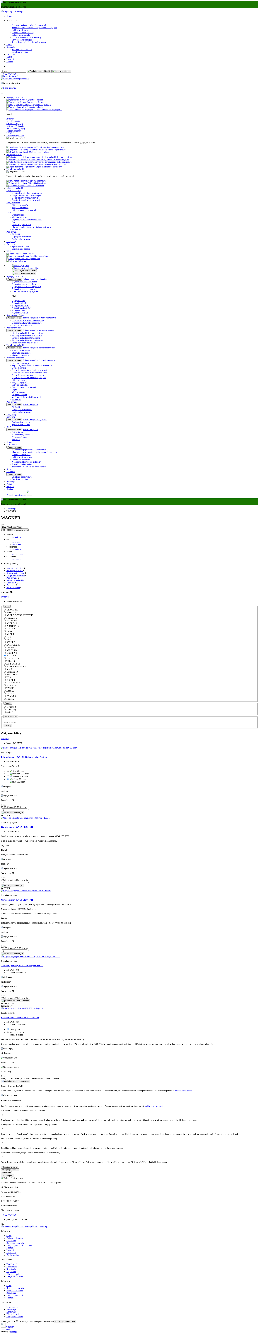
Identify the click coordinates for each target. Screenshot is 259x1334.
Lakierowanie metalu (21, 35)
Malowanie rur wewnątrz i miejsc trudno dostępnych (34, 27)
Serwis (9, 44)
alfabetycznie (17, 554)
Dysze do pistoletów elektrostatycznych (29, 377)
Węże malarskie (18, 215)
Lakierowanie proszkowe (22, 32)
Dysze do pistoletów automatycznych (28, 375)
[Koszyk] (8, 88)
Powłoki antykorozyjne (22, 40)
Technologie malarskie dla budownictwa (29, 42)
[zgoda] (2, 1115)
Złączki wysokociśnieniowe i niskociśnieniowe (32, 227)
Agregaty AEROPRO (21, 308)
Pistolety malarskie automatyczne (26, 338)
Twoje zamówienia (14, 1276)
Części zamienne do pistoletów (25, 343)
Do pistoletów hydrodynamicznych (27, 193)
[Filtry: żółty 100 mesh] (17, 782)
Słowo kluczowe (11, 717)
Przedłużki (16, 229)
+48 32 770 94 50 (8, 74)
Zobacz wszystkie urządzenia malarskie (39, 348)
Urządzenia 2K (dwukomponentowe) (28, 320)
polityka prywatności (154, 1106)
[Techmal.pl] (12, 11)
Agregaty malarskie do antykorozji (26, 286)
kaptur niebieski (16, 1035)
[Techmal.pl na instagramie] (40, 1226)
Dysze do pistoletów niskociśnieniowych (29, 373)
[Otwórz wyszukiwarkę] (24, 270)
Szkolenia (10, 47)
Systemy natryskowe (15, 136)
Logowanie (11, 1271)
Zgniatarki (10, 244)
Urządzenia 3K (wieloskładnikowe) (27, 323)
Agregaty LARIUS (20, 313)
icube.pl (13, 1331)
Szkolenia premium (20, 52)
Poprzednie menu (14, 279)
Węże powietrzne (19, 217)
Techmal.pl (11, 509)
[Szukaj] (61, 71)
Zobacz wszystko (30, 404)
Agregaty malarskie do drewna (25, 284)
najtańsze (16, 542)
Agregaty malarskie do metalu (24, 282)
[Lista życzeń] (9, 76)
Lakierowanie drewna (21, 30)
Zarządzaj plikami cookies (65, 1321)
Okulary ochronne (19, 437)
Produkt (8, 703)
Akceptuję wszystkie (10, 1170)
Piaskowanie (11, 232)
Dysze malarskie (13, 190)
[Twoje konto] (24, 273)
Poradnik (10, 59)
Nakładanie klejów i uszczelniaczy (26, 37)
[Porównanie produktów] (15, 79)
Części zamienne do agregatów (25, 291)
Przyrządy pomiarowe (21, 224)
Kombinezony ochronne (22, 435)
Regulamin (11, 1240)
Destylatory (11, 241)
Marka (7, 606)
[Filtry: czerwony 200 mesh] (19, 774)
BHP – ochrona (13, 587)
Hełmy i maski (18, 432)
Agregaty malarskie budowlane (25, 289)
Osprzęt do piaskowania (22, 237)
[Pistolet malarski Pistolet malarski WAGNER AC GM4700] (22, 1008)
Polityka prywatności (15, 1295)
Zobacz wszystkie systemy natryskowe (39, 318)
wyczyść (4, 597)
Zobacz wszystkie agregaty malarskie (38, 279)
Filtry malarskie (13, 203)
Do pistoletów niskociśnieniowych (26, 195)
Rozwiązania (12, 444)
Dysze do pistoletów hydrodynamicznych (29, 370)
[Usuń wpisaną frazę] (39, 71)
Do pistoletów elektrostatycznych (26, 200)
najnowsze (16, 559)
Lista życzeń (11, 1267)
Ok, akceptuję (7, 1175)
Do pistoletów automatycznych (25, 198)
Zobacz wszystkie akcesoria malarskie (39, 360)
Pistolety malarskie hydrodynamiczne (28, 333)
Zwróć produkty (13, 1255)
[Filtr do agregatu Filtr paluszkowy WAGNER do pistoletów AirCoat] (39, 748)
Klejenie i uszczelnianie (22, 325)
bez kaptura (15, 1029)
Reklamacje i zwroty (15, 1243)
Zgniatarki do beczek (21, 249)
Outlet (9, 57)
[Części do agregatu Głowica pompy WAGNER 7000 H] (26, 891)
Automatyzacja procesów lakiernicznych (29, 25)
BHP (8, 251)
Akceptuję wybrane (9, 1167)
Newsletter (11, 1252)
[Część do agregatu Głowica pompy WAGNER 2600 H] (25, 818)
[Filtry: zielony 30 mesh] (18, 779)
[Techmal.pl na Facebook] (9, 1226)
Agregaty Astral (18, 300)
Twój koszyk (12, 1264)
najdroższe (16, 544)
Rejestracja (11, 1269)
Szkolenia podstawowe (22, 49)
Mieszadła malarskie (20, 355)
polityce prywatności (183, 1091)
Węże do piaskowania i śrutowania (27, 220)
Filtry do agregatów (20, 205)
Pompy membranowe (21, 350)
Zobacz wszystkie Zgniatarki (35, 419)
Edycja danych (12, 1274)
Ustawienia (6, 1173)
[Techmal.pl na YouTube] (24, 1226)
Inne (14, 222)
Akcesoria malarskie (15, 188)
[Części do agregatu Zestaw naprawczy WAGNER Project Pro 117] (30, 956)
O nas (8, 16)
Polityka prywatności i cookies (19, 1245)
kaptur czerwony (17, 1032)
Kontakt (9, 62)
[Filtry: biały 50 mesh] (17, 771)
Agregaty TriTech (19, 310)
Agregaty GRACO (20, 303)
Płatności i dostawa (14, 1238)
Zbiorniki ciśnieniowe (21, 353)
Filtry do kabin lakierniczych (24, 210)
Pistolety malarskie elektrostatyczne (27, 335)
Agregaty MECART (20, 305)
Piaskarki (16, 234)
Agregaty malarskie (14, 97)
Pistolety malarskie (14, 154)
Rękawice (16, 439)
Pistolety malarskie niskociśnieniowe (27, 340)
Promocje (10, 54)
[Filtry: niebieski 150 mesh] (19, 776)
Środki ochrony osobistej (22, 239)
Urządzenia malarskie (15, 169)
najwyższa (16, 537)
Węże (8, 212)
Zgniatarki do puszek (21, 246)
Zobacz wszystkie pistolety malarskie (38, 330)
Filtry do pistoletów (20, 207)
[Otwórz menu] (2, 93)
